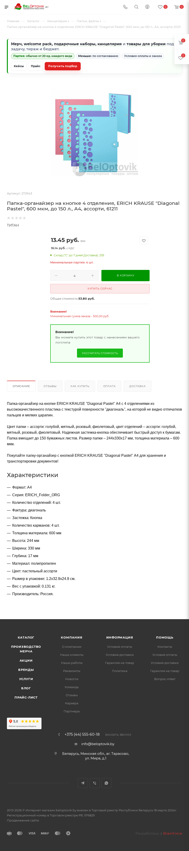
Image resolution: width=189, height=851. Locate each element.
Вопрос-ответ (164, 679)
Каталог (26, 637)
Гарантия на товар (119, 663)
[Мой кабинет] (147, 7)
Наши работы (72, 663)
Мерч (16, 44)
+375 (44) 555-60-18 (82, 734)
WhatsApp (106, 783)
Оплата (109, 386)
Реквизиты (71, 671)
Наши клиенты (71, 655)
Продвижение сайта (23, 820)
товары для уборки (146, 44)
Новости (71, 679)
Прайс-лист (26, 697)
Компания (71, 637)
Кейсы (19, 66)
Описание (21, 386)
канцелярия (109, 44)
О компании (71, 646)
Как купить (80, 386)
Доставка (137, 386)
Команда (72, 687)
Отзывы (50, 386)
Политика (119, 671)
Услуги (26, 679)
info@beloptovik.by (97, 744)
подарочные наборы (74, 44)
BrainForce (172, 833)
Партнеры (72, 711)
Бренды (26, 670)
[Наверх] (167, 601)
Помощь (164, 637)
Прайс (35, 66)
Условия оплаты (119, 646)
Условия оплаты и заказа (143, 56)
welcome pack (38, 44)
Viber (95, 783)
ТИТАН (13, 225)
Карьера (71, 703)
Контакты (164, 646)
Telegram (83, 783)
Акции (26, 660)
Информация (119, 637)
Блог (26, 688)
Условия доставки (120, 655)
